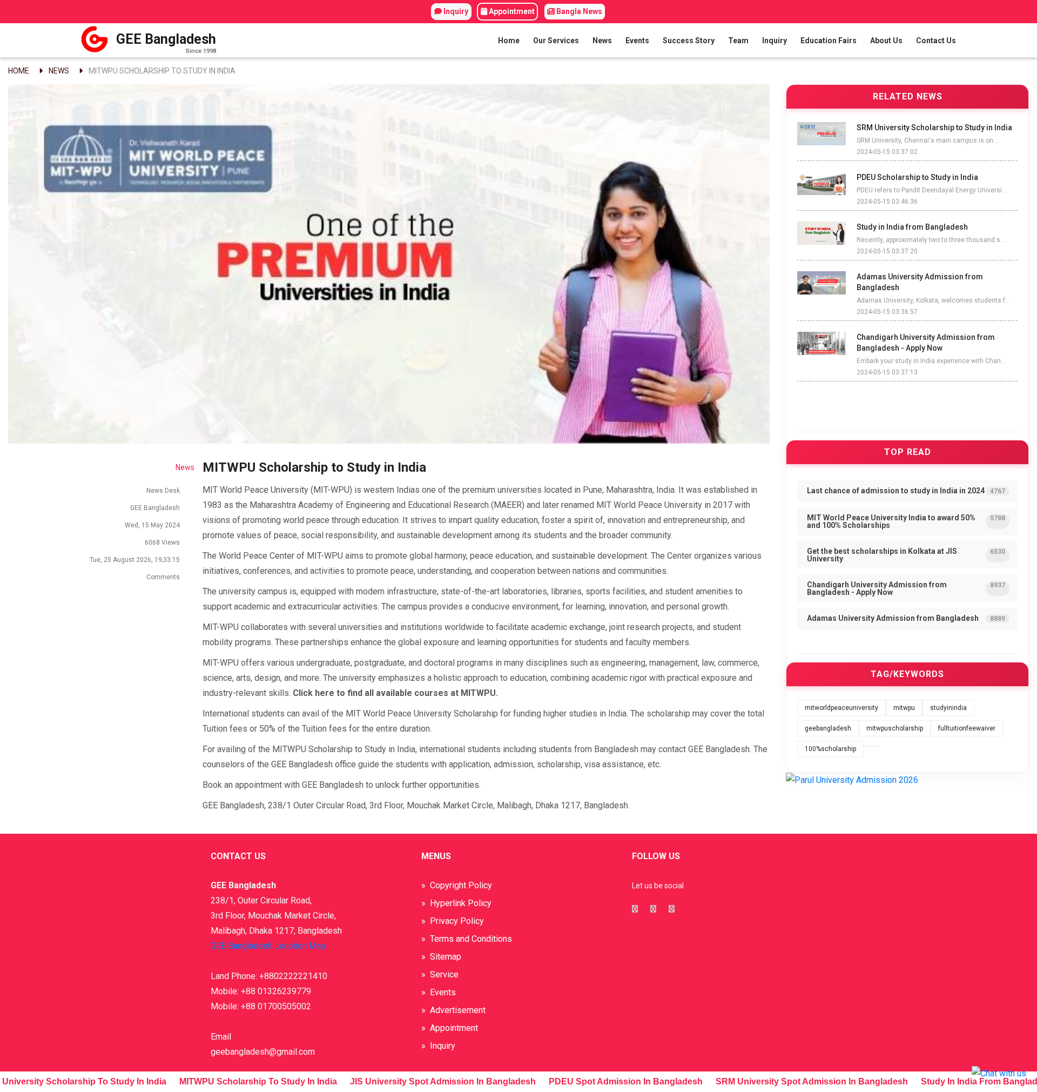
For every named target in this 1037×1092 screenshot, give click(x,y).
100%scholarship (830, 749)
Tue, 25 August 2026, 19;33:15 (135, 560)
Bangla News (578, 11)
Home (509, 40)
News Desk (163, 490)
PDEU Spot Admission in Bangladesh (604, 1081)
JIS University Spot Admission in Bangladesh (421, 1081)
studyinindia (948, 708)
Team (738, 40)
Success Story (689, 40)
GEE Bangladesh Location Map (268, 946)
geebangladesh (828, 728)
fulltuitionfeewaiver (966, 728)
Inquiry (455, 11)
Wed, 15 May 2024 (152, 525)
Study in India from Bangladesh (965, 1081)
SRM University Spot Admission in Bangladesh (789, 1081)
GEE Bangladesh (155, 508)
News (602, 40)
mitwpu (904, 708)
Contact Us (936, 40)
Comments (162, 577)
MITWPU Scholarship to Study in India (162, 70)
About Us (886, 40)
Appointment (511, 11)
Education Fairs (828, 40)
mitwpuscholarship (894, 728)
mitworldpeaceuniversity (841, 708)
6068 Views (162, 542)
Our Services (556, 40)
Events (637, 40)
